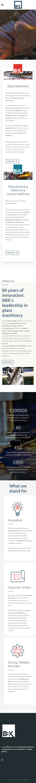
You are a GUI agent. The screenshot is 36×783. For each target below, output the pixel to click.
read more (8, 362)
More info (11, 161)
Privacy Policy (25, 780)
